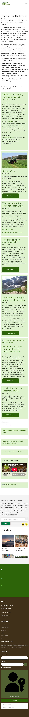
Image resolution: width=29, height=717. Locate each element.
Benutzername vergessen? (8, 707)
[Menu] (26, 3)
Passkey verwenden (14, 696)
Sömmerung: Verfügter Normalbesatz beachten (13, 299)
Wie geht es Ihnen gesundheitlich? (11, 241)
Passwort (3, 661)
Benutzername (4, 655)
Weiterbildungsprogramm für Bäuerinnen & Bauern (12, 647)
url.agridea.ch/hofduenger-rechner (12, 232)
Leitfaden (10, 121)
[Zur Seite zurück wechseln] (3, 425)
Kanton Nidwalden (5, 627)
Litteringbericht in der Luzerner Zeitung (12, 389)
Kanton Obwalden (5, 625)
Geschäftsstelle (4, 635)
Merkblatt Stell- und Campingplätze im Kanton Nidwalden (12, 349)
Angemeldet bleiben (6, 667)
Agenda (2, 633)
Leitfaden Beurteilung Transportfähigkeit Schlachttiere (12, 97)
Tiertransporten (9, 137)
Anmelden (14, 700)
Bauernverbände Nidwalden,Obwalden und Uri (6, 3)
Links (2, 638)
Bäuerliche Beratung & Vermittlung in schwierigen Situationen (14, 645)
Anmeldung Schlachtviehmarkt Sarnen (13, 452)
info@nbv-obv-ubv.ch (5, 615)
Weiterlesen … (10, 196)
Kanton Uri (3, 630)
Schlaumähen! (9, 171)
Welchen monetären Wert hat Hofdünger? (12, 204)
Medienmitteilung (7, 229)
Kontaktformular (4, 618)
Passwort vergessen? (6, 704)
